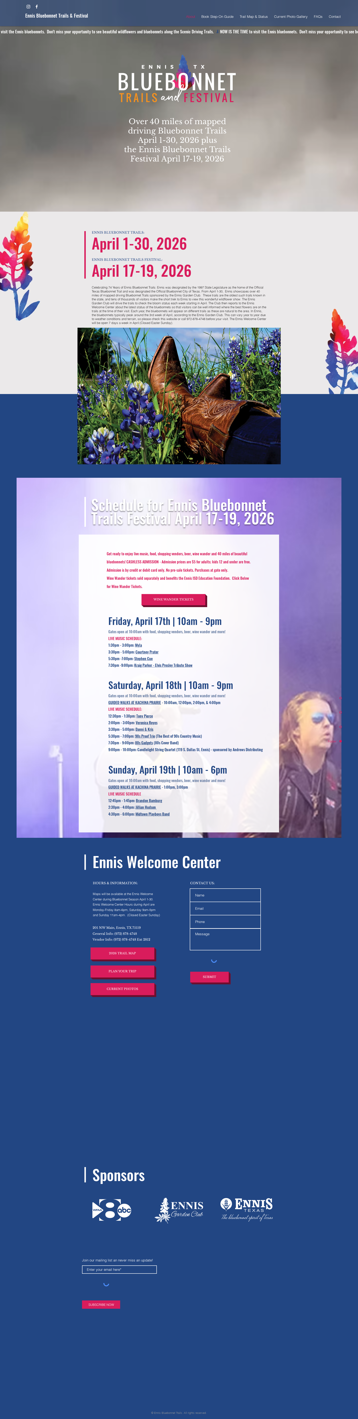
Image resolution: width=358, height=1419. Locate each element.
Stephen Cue (143, 658)
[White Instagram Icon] (28, 6)
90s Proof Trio (145, 736)
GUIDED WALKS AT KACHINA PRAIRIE (134, 702)
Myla (138, 645)
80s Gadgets (144, 742)
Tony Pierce (144, 716)
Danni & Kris (144, 729)
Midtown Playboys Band (152, 814)
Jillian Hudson (146, 807)
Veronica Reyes (146, 722)
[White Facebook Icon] (36, 6)
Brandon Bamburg (149, 800)
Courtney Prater (146, 652)
